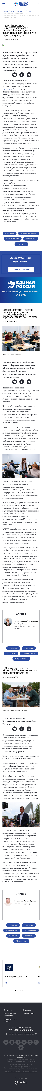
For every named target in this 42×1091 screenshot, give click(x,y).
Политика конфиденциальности (21, 1066)
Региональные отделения (10, 1015)
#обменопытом (29, 653)
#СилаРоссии (11, 930)
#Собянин (11, 653)
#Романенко (21, 941)
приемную (7, 89)
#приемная (31, 239)
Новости (30, 11)
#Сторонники (30, 930)
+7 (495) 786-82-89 (21, 1029)
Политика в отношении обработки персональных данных (21, 1068)
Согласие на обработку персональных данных (21, 1071)
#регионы (28, 648)
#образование (21, 659)
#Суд (21, 244)
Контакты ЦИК (28, 1014)
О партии (8, 1010)
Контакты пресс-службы (10, 1020)
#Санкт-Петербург (29, 233)
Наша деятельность (18, 11)
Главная (5, 11)
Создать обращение (21, 269)
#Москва (13, 648)
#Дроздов (9, 233)
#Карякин (29, 936)
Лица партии (28, 1010)
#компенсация (12, 239)
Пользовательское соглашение (21, 1064)
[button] (15, 990)
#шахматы (13, 936)
